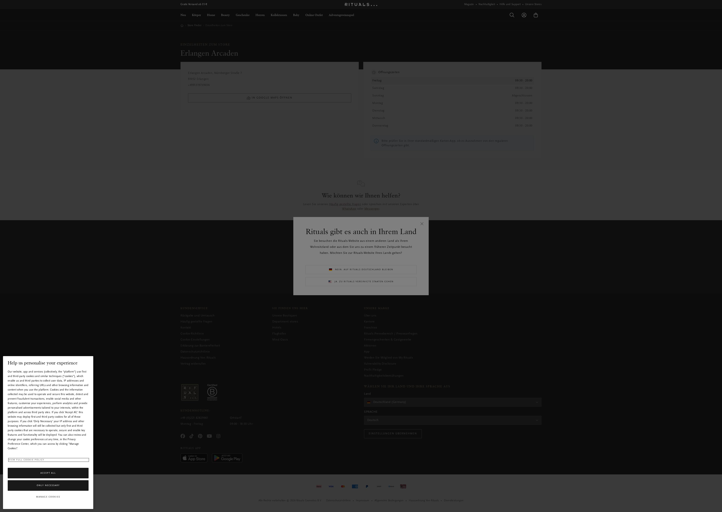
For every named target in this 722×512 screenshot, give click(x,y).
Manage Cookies (48, 497)
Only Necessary (48, 485)
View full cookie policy (26, 460)
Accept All (48, 473)
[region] (48, 432)
